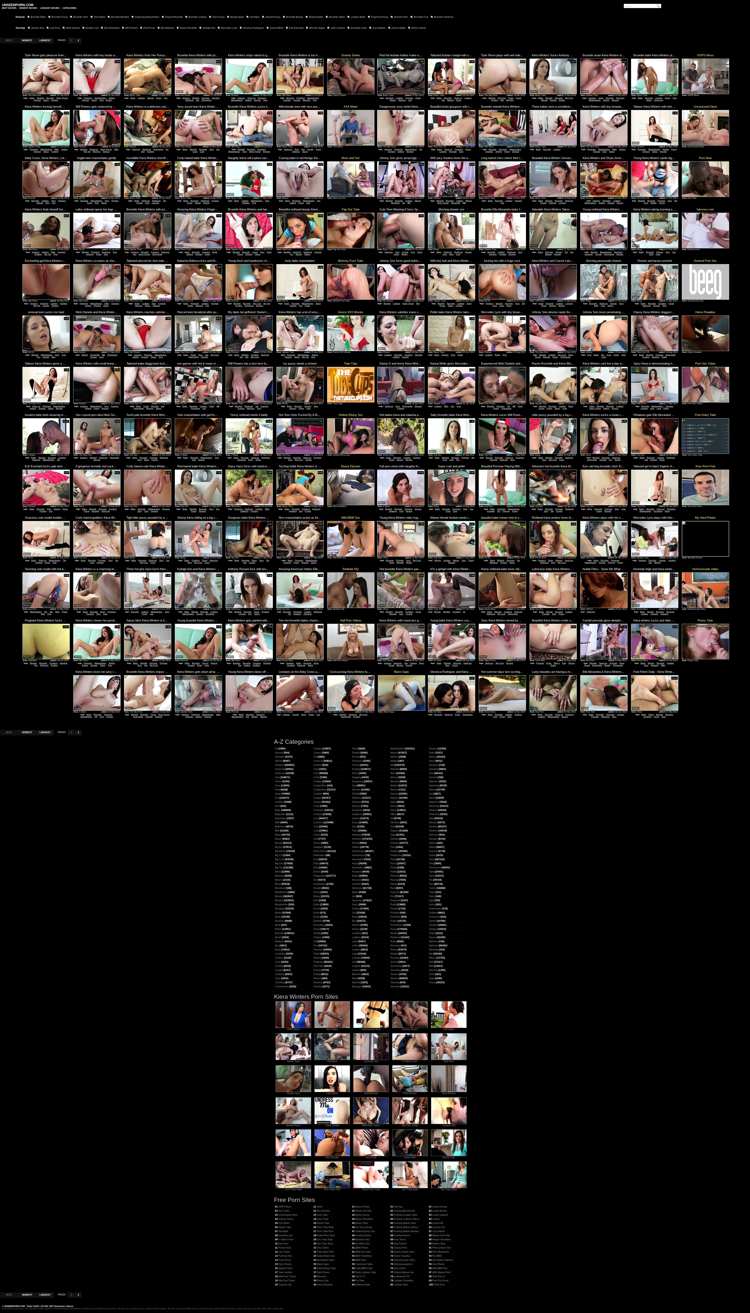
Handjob (216, 98)
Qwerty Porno (293, 1125)
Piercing (138, 306)
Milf (408, 203)
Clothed (317, 765)
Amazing (62, 201)
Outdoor (417, 458)
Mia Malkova (167, 28)
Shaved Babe (316, 17)
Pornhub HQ (371, 1093)
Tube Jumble (332, 1125)
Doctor (317, 871)
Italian (355, 892)
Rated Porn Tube (371, 1189)
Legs (564, 408)
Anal (589, 355)
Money (394, 777)
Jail (354, 896)
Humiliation (358, 867)
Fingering (88, 98)
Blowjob (40, 98)
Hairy (355, 830)
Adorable (280, 756)
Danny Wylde (398, 28)
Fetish (316, 953)
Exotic (518, 98)
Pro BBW (437, 1256)
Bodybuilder (281, 904)
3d (276, 748)
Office (393, 814)
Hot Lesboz (400, 1268)
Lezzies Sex (438, 1227)
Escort (316, 908)
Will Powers (131, 28)
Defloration (319, 855)
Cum (316, 818)
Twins (432, 896)
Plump (393, 884)
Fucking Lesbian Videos (406, 1219)
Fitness (317, 978)
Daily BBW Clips (364, 1268)
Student (433, 822)
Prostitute (395, 916)
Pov (291, 254)
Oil (464, 612)
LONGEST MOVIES (49, 8)
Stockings (658, 511)
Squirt (310, 665)
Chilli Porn (439, 1284)
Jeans (305, 151)
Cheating (280, 982)
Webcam (433, 945)
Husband (357, 871)
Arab (277, 789)
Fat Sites (359, 1280)
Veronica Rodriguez (253, 28)
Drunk (316, 892)
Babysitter (280, 814)
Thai (431, 863)
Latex (355, 941)
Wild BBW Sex (439, 1268)
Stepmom (434, 802)
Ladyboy (356, 937)
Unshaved (434, 916)
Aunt (277, 806)
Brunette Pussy (60, 17)
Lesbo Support (440, 1215)
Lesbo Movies (439, 1210)
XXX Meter (448, 1029)
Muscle (394, 789)
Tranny (432, 888)
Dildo (56, 149)
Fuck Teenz (400, 1239)
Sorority (433, 777)
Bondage (280, 908)
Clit (96, 717)
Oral (392, 826)
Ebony (316, 896)
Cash (278, 962)
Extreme (552, 203)
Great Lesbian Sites (404, 1251)
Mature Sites (439, 1243)
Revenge (395, 945)
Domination (319, 884)
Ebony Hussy (362, 1215)
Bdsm (651, 714)
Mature (418, 201)
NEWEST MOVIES (28, 8)
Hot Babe (255, 17)
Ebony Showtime (364, 1219)
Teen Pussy (218, 17)
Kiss (106, 254)
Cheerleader (281, 986)
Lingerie (658, 98)
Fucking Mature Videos (406, 1227)
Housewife (455, 203)
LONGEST (45, 40)
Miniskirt (394, 769)
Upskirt (432, 921)
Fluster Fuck (293, 1093)
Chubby (317, 748)
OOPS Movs (293, 1029)
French (205, 663)
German (356, 789)
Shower (468, 252)
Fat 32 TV (360, 1276)
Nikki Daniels (73, 28)
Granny (356, 818)
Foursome (195, 408)
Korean (615, 408)
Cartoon (279, 957)
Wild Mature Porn (441, 1272)
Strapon (552, 306)
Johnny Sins (37, 28)
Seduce (106, 151)
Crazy (195, 151)
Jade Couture (337, 28)
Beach (278, 838)
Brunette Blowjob (120, 17)
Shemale (395, 986)
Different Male (362, 1284)
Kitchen (292, 408)
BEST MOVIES (9, 8)
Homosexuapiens (403, 1264)
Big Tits (87, 151)
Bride (278, 925)
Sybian (432, 843)
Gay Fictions (400, 1243)
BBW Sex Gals (363, 1251)
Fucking (54, 100)
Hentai (355, 843)
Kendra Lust (92, 28)
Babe (132, 98)
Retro (393, 941)
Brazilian (279, 921)
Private (85, 665)
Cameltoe (280, 953)
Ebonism (321, 1276)
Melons (657, 562)
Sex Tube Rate (410, 1189)
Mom (393, 773)
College (317, 781)
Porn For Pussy (440, 1280)
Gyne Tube (410, 1157)
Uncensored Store (371, 1029)
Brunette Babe (38, 17)
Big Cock (502, 98)
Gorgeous (658, 100)
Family (317, 933)
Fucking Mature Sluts (405, 1223)
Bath (451, 254)
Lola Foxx (55, 28)
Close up (251, 98)
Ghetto (355, 793)
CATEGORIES (69, 8)
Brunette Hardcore (444, 17)
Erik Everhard (296, 28)
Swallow (433, 830)
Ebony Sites (361, 1223)
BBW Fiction (361, 1247)
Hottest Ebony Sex (365, 1231)
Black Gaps (323, 1264)
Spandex (433, 781)
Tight (623, 355)
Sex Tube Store (449, 1189)
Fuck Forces (410, 1093)
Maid (354, 978)
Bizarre (279, 880)
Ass (197, 100)
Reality (393, 100)
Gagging (356, 777)
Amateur (186, 98)
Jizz (354, 912)
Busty (254, 560)
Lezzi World (438, 1231)
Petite (460, 355)
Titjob (432, 875)
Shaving (394, 982)
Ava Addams (379, 28)
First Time (318, 966)
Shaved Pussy (272, 17)
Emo (315, 900)
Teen (211, 149)
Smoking (433, 769)
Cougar (93, 357)
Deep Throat (62, 98)
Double (317, 888)
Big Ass (663, 151)
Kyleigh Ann (209, 28)
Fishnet (317, 970)
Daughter (318, 847)
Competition (319, 785)
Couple (310, 149)
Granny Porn (400, 1247)
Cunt (106, 406)
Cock (101, 357)
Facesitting (319, 925)
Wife (431, 962)
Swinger (433, 838)
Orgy (47, 203)
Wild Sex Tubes (410, 1125)
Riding (307, 254)
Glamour (402, 100)
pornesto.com (371, 1061)
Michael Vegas (317, 28)
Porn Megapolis (440, 1251)
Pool (495, 717)
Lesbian (141, 98)
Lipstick (356, 970)
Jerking (112, 98)
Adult (293, 1157)
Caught (46, 306)
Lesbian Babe (358, 17)
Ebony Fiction (362, 1206)
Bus (277, 945)
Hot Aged (332, 1061)
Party (393, 859)
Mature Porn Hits (441, 1235)
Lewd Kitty (437, 1223)
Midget (394, 761)
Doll (315, 880)
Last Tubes (332, 1093)
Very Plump (438, 1264)
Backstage (280, 818)
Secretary (395, 970)
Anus (609, 355)
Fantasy (391, 151)
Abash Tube (293, 1061)
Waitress (433, 941)
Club (316, 769)
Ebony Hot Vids (363, 1210)
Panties (553, 100)
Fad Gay (398, 1206)
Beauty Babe (237, 17)
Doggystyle (207, 100)
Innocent (356, 880)
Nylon (393, 810)
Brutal (278, 937)
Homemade (358, 851)
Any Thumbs (332, 1157)
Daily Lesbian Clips (365, 1272)
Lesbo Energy (439, 1206)
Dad (315, 838)
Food (354, 748)
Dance (317, 843)
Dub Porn (449, 1061)
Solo (265, 100)
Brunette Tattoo (337, 17)
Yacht (432, 974)
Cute (202, 151)
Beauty (206, 203)
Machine (306, 100)
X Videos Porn (410, 1061)
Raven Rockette (188, 28)
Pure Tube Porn (332, 1189)
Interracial (357, 888)
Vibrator (433, 925)
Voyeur (432, 937)
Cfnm (278, 978)
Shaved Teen (401, 17)
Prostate (394, 912)
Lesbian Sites (401, 1284)
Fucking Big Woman (404, 1210)
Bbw (277, 830)
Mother (394, 785)
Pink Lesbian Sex (441, 1247)
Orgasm (518, 201)
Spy (431, 793)
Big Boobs (280, 851)
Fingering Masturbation (147, 17)
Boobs (109, 100)
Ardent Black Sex (326, 1256)
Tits (443, 100)
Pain (392, 847)
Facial (255, 252)
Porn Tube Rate (293, 1189)
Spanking (434, 785)
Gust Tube (371, 1157)
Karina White (276, 28)
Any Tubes (332, 1029)
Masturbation (100, 98)
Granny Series (410, 1029)
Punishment (396, 925)
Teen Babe (99, 17)
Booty (278, 916)
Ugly (431, 900)
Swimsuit (433, 834)
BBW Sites (360, 1260)
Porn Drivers (448, 1093)
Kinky (211, 406)
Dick (143, 151)
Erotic (214, 252)
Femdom (318, 949)
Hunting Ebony (363, 1235)
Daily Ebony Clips (326, 1268)
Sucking (259, 306)
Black (318, 303)
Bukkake (279, 941)
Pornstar (409, 98)
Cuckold (317, 814)
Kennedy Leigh (359, 28)
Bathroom (280, 826)
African (278, 761)
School (394, 962)
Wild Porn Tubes (371, 1125)
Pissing (394, 880)
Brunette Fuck (421, 17)
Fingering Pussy (379, 17)
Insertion (287, 100)
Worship (433, 970)
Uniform (433, 912)
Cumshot (155, 252)
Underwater (435, 908)
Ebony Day (323, 1280)
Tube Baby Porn (325, 1251)
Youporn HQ (448, 1125)
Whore (432, 957)
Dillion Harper (418, 28)
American (589, 254)
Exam (316, 912)
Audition (38, 254)
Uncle (432, 904)
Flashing (318, 982)
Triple (432, 892)
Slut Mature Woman (442, 1260)
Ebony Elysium (325, 1284)
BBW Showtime (363, 1256)
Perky (520, 406)
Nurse (393, 806)
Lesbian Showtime (403, 1280)
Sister (432, 752)
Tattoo (46, 100)
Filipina (606, 408)
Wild (431, 966)
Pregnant (44, 665)
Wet (502, 100)
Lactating (357, 933)
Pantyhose (396, 855)
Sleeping (433, 765)
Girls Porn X (438, 1276)
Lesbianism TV (402, 1276)
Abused (279, 752)
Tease (553, 665)
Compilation (319, 789)
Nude (393, 802)
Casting (45, 252)
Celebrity (280, 974)
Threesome (112, 355)
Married (356, 982)
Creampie (241, 460)
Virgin (432, 933)
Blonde (438, 560)
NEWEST (27, 40)
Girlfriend (244, 511)
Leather (356, 949)
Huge (419, 252)
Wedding (433, 949)
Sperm (432, 789)
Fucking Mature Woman (406, 1231)
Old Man (394, 822)
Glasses (246, 203)
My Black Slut (362, 1239)
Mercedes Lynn (229, 28)
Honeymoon (358, 855)
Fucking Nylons (402, 1235)
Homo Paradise (402, 1256)
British (278, 929)
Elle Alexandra (112, 28)
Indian (355, 875)
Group (468, 149)
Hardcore (189, 100)
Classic (317, 752)
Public (393, 921)
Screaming (396, 966)
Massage (494, 562)
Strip (431, 818)
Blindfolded (281, 892)
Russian (394, 957)
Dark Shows (323, 1272)
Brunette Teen (80, 17)
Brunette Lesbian (197, 17)
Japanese (357, 900)
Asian (32, 98)
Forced (355, 756)
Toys (101, 100)
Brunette (50, 98)
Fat (167, 149)
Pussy (159, 98)
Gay (354, 785)
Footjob (356, 752)
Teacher (433, 851)
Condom (318, 793)
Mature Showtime (441, 1239)
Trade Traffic (33, 1306)
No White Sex (362, 1243)
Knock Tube (449, 1157)
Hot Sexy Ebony (363, 1227)
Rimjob (394, 953)
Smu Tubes (323, 1247)
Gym (354, 826)
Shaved (37, 100)
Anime (278, 781)
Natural (150, 98)
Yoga (431, 978)
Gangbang (357, 781)
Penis (393, 863)
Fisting (317, 974)
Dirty (315, 867)
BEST (9, 40)
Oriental (394, 838)
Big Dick (509, 100)
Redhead (94, 149)
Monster (546, 357)
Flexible (317, 986)
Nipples (394, 797)
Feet (315, 945)
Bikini (278, 871)
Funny (355, 773)
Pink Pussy (149, 28)
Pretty (666, 408)
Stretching (434, 814)
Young (662, 203)
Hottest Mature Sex (404, 1272)
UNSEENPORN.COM (14, 1306)
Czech (316, 834)
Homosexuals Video (404, 1260)
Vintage (433, 929)
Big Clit (279, 855)
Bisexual (279, 875)
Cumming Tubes (364, 1264)
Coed (561, 460)
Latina (355, 945)
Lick (165, 98)
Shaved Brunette (174, 17)
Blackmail (280, 888)
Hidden (356, 847)
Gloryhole (357, 810)
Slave (432, 761)
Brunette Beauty (294, 17)
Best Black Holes (326, 1260)
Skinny (610, 306)
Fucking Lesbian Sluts (405, 1215)
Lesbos (436, 1219)
